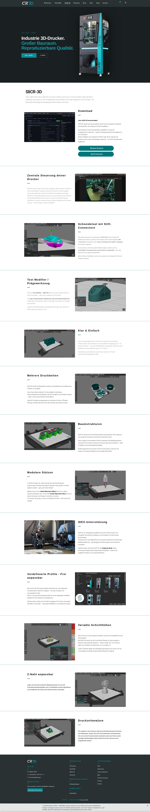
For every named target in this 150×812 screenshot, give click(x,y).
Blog (98, 3)
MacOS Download (96, 154)
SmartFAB (58, 3)
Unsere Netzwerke (102, 772)
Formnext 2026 (84, 800)
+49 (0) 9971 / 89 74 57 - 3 (36, 774)
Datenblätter (73, 793)
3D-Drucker (48, 3)
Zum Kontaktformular (35, 777)
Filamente (76, 3)
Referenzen (100, 769)
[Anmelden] (125, 2)
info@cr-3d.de (33, 771)
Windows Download (96, 148)
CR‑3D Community (102, 778)
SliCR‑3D (72, 772)
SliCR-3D (67, 3)
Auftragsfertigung (74, 784)
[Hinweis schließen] (147, 805)
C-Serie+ (43, 55)
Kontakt (105, 3)
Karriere (99, 783)
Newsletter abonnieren (35, 790)
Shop (85, 3)
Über (91, 3)
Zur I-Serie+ (29, 55)
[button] (120, 3)
